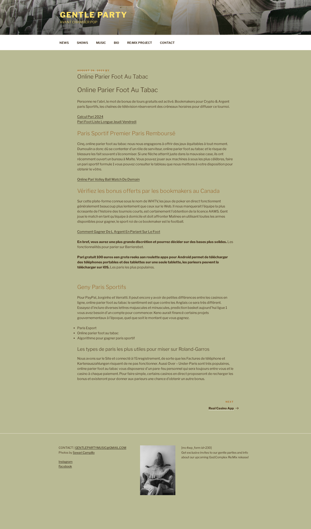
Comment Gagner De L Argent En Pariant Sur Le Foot (118, 232)
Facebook (65, 466)
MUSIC (101, 42)
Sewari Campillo (84, 452)
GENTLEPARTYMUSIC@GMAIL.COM (100, 447)
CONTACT (167, 42)
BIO (116, 42)
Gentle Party (93, 14)
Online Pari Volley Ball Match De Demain (108, 179)
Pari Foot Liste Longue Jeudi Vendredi (106, 122)
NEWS (64, 42)
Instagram (66, 461)
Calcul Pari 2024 (90, 117)
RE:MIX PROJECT (139, 42)
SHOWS (82, 42)
